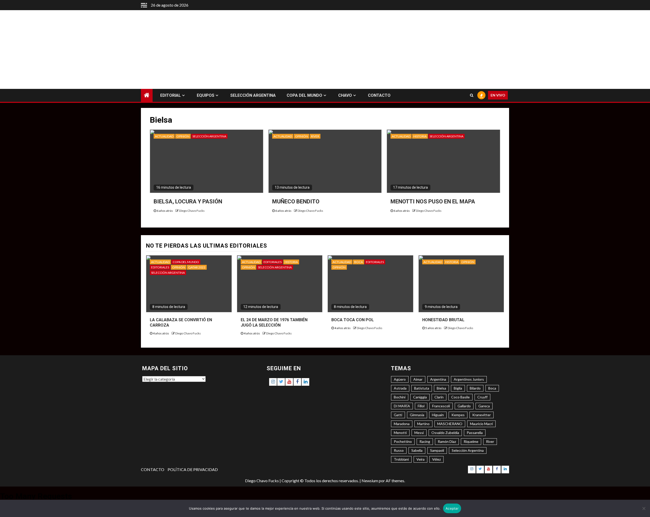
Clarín (439, 397)
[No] (643, 508)
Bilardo (475, 388)
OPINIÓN (182, 136)
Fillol (421, 406)
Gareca (484, 406)
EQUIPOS (205, 95)
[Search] (471, 95)
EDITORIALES (160, 267)
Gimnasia (417, 415)
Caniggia (420, 397)
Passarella (475, 432)
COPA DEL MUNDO (304, 95)
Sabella (416, 450)
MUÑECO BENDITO (295, 201)
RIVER (315, 136)
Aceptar (452, 508)
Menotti (400, 432)
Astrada (400, 388)
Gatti (398, 415)
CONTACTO (379, 95)
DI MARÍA (402, 406)
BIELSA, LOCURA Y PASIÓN (188, 201)
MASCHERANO (449, 424)
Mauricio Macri (481, 424)
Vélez (436, 459)
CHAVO (345, 95)
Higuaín (438, 415)
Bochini (399, 397)
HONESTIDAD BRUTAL (443, 319)
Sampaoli (437, 450)
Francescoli (441, 406)
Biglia (458, 388)
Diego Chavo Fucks (192, 211)
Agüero (400, 379)
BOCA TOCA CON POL (352, 319)
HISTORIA (420, 136)
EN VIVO (498, 95)
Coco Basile (460, 397)
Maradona (402, 424)
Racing (424, 441)
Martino (423, 424)
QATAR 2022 (196, 267)
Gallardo (464, 406)
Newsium (370, 480)
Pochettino (403, 441)
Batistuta (421, 388)
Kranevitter (481, 415)
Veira (420, 459)
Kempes (458, 415)
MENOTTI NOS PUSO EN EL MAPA (433, 201)
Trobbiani (401, 459)
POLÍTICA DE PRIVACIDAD (193, 469)
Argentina (438, 379)
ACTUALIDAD (164, 136)
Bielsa (441, 388)
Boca (492, 388)
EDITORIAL (170, 95)
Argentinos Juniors (469, 379)
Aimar (417, 379)
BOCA (358, 262)
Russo (399, 450)
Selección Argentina (468, 450)
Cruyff (482, 397)
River (490, 441)
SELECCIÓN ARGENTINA (253, 95)
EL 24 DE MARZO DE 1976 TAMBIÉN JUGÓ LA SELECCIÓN (274, 322)
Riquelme (471, 441)
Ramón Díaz (447, 441)
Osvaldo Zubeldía (445, 432)
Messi (419, 432)
